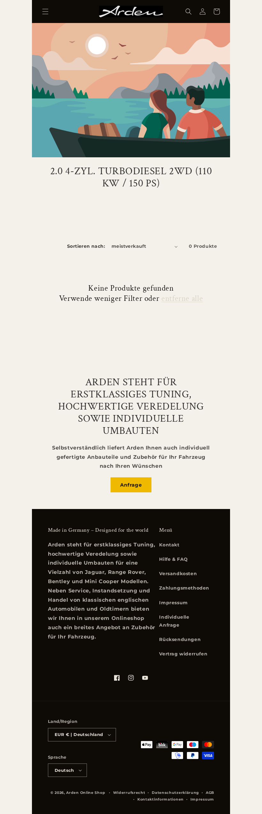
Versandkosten (178, 573)
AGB (210, 792)
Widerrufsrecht (129, 792)
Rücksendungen (180, 639)
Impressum (173, 603)
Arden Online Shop (85, 792)
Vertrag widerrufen (183, 654)
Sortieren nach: (86, 246)
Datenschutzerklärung (175, 792)
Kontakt (169, 545)
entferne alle (182, 299)
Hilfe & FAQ (173, 559)
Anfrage (131, 485)
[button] (45, 11)
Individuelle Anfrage (174, 621)
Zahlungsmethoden (184, 588)
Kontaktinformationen (160, 799)
